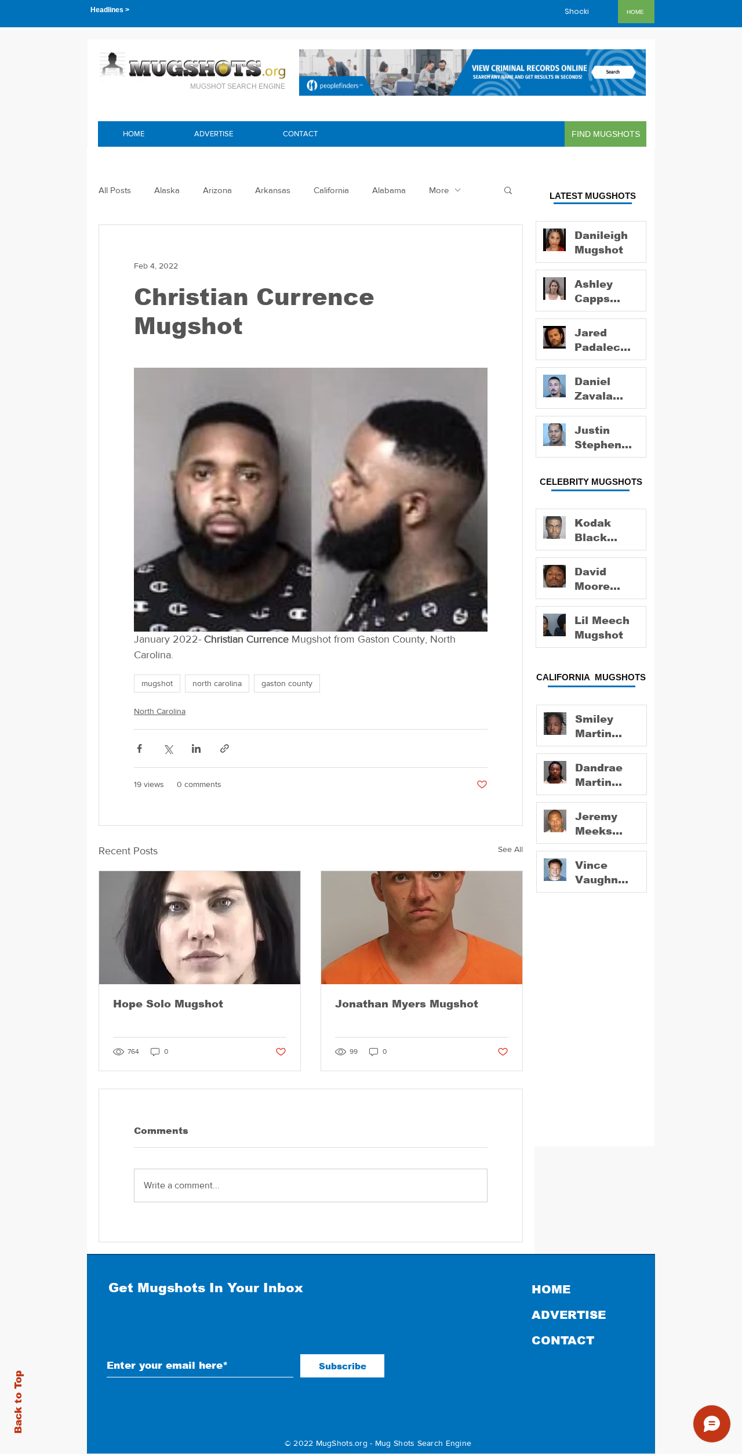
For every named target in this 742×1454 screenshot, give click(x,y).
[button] (508, 189)
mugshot (157, 683)
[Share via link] (224, 748)
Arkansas (272, 190)
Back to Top (18, 1402)
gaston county (286, 683)
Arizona (217, 190)
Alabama (389, 190)
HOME (551, 1289)
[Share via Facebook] (139, 748)
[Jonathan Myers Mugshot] (421, 927)
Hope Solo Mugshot (168, 1004)
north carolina (217, 683)
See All (510, 849)
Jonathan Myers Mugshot (406, 1004)
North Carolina (160, 711)
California (331, 190)
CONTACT (563, 1340)
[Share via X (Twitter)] (167, 748)
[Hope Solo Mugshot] (199, 927)
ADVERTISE (569, 1314)
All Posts (115, 190)
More (439, 190)
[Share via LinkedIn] (196, 748)
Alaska (167, 190)
